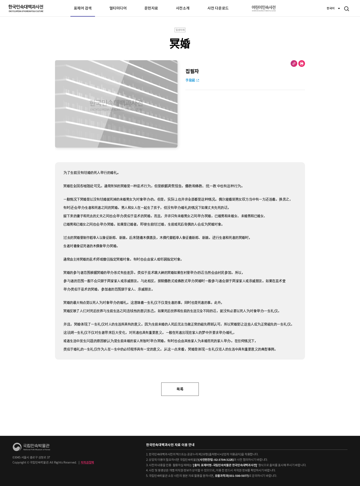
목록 (179, 389)
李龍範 (190, 80)
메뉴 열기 (346, 8)
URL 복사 (294, 63)
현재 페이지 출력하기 (301, 63)
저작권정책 (87, 462)
